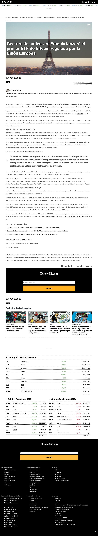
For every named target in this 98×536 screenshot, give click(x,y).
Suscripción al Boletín (36, 509)
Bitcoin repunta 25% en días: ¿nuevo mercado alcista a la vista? (15, 329)
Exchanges (7, 478)
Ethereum (29, 17)
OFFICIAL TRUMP (26, 391)
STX (7, 410)
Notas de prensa (60, 478)
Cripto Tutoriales (9, 481)
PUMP (8, 423)
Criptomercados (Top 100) (14, 498)
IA (35, 17)
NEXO (51, 406)
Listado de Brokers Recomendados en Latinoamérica (71, 505)
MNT (51, 413)
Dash (14, 420)
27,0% (49, 5)
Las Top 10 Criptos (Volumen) (21, 357)
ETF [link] (8, 93)
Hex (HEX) (9, 522)
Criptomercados (11, 470)
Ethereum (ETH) (11, 509)
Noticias (6, 472)
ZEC (41, 5)
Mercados (58, 472)
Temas (58, 17)
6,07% (19, 5)
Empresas (30, 324)
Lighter (15, 416)
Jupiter (59, 423)
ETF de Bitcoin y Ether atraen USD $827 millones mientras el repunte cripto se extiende (60, 330)
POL (7, 413)
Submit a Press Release (37, 478)
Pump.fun (16, 423)
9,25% (35, 5)
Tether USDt (25, 361)
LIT (7, 416)
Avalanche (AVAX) (11, 524)
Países (57, 470)
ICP (50, 433)
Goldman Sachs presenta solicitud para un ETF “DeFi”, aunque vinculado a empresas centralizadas (37, 231)
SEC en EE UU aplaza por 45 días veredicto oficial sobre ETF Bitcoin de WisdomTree (33, 227)
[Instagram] (12, 78)
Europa (11, 21)
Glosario (7, 483)
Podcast (8, 485)
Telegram (34, 491)
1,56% (73, 5)
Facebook (34, 489)
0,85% (6, 5)
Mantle (59, 413)
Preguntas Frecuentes (62, 509)
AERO (51, 416)
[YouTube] (15, 78)
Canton (15, 430)
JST (50, 426)
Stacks (15, 410)
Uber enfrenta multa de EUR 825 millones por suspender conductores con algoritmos (37, 330)
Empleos (32, 485)
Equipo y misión (34, 483)
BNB (7, 384)
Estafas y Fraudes (60, 511)
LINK (55, 5)
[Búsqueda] (5, 2)
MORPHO (52, 410)
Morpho (59, 410)
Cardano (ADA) (10, 520)
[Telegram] (17, 78)
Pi (57, 430)
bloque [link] (12, 126)
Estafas (6, 474)
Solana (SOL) (10, 518)
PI (50, 430)
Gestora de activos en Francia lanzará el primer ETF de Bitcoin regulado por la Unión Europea (46, 48)
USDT (8, 361)
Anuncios (32, 472)
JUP (50, 423)
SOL (7, 378)
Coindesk (24, 240)
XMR (94, 5)
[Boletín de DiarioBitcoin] (20, 78)
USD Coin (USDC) (11, 514)
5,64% (88, 5)
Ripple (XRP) (10, 512)
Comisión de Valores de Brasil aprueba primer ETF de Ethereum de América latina (32, 234)
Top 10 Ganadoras (11, 501)
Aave (14, 426)
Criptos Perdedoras (61, 399)
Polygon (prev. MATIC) (19, 413)
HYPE (12, 5)
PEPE (8, 433)
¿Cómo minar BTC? (61, 518)
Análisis (39, 17)
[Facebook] (10, 78)
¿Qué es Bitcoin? (60, 516)
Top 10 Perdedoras (12, 503)
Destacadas (33, 503)
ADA (79, 5)
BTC (7, 365)
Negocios (58, 474)
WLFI (51, 420)
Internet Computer (63, 433)
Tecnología (58, 476)
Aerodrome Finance (63, 416)
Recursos (65, 17)
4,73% (61, 5)
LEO (67, 5)
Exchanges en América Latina (64, 507)
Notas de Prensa (49, 17)
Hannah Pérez (16, 90)
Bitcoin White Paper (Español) (64, 520)
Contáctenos (34, 470)
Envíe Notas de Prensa (37, 476)
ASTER (51, 403)
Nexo (58, 406)
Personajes (33, 505)
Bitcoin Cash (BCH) (12, 516)
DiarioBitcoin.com (86, 394)
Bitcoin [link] (44, 107)
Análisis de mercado (10, 324)
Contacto (73, 17)
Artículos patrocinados (62, 481)
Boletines (32, 511)
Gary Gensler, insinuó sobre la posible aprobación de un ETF (64, 216)
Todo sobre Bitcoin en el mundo (39, 507)
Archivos (81, 17)
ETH (7, 368)
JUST (59, 426)
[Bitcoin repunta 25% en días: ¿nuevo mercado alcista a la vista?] (16, 317)
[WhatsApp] (8, 78)
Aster (59, 403)
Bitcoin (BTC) (10, 507)
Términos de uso (60, 522)
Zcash (23, 388)
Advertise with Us (35, 474)
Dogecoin (24, 381)
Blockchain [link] (80, 113)
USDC (8, 371)
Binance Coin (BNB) (12, 527)
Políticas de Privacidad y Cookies (65, 524)
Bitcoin (22, 17)
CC (7, 430)
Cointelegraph (15, 240)
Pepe (14, 433)
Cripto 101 (58, 513)
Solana (23, 378)
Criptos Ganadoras (16, 399)
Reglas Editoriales (35, 481)
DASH (8, 420)
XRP (7, 375)
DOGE (26, 5)
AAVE (8, 426)
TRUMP (8, 391)
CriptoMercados (12, 17)
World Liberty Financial (64, 420)
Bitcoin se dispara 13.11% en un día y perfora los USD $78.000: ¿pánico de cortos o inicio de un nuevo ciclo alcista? (82, 331)
